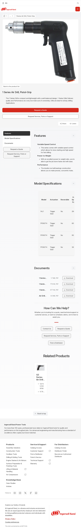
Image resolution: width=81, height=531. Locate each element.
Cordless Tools (11, 454)
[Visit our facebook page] (31, 493)
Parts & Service (35, 457)
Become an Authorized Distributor (63, 455)
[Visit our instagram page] (20, 493)
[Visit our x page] (25, 493)
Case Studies (11, 483)
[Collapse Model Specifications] (73, 183)
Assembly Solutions (13, 448)
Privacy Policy (10, 519)
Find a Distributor (36, 454)
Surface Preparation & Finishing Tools (14, 465)
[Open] (77, 9)
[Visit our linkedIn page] (36, 493)
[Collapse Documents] (73, 268)
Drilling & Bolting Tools (14, 457)
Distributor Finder (61, 451)
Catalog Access (36, 448)
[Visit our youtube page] (15, 493)
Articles (8, 486)
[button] (56, 135)
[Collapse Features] (73, 136)
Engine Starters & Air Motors (16, 460)
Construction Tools (13, 451)
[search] (78, 3)
